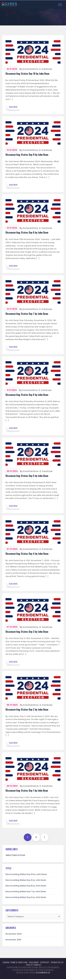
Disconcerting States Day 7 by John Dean (27, 314)
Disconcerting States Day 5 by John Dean (27, 476)
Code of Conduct (33, 965)
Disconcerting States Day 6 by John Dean (27, 395)
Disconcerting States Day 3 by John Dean (27, 631)
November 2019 (13, 939)
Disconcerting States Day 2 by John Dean (27, 709)
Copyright (44, 962)
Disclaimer (34, 962)
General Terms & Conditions (15, 962)
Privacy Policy (57, 962)
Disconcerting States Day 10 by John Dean (27, 73)
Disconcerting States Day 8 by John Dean (27, 232)
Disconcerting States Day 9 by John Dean (27, 154)
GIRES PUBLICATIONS (15, 855)
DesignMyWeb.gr (43, 972)
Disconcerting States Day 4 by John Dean (27, 553)
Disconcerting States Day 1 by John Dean (27, 790)
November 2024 (14, 934)
